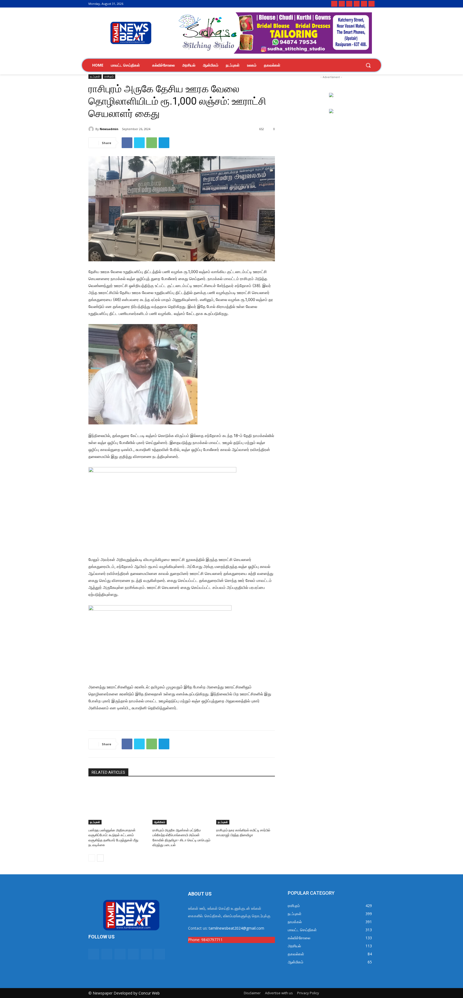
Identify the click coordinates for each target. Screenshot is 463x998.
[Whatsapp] (334, 4)
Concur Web (149, 993)
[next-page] (100, 857)
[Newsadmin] (91, 129)
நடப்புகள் (95, 76)
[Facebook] (342, 4)
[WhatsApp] (151, 142)
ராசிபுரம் (109, 76)
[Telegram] (371, 4)
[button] (368, 65)
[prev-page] (91, 857)
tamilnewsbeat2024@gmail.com (236, 928)
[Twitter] (357, 4)
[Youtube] (364, 4)
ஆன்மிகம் (159, 822)
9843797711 (212, 939)
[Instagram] (349, 4)
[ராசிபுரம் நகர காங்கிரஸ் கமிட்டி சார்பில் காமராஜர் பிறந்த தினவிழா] (245, 803)
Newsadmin (109, 129)
